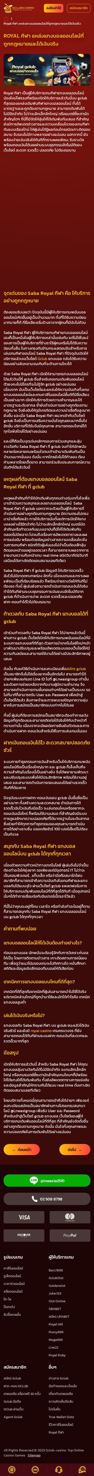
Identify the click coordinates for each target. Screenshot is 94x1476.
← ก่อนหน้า (21, 1149)
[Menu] (12, 1470)
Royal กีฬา (56, 1432)
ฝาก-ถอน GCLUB (16, 1386)
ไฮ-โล (7, 1299)
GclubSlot (56, 1278)
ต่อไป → (75, 1149)
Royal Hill (56, 1324)
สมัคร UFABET (59, 1316)
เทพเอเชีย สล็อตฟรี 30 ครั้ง (22, 1393)
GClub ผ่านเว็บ (14, 1409)
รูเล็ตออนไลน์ (12, 1276)
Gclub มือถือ (12, 1401)
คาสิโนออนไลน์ (13, 1268)
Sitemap (34, 1455)
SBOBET (55, 1308)
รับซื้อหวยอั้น (12, 1314)
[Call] (59, 1470)
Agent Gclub (13, 1417)
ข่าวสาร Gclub (58, 1378)
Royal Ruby (57, 1355)
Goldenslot (57, 1285)
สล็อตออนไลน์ (13, 1291)
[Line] (35, 1470)
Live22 (53, 1347)
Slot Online (57, 1301)
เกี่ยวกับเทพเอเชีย (61, 1393)
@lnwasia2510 (52, 1181)
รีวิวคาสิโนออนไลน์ (61, 1424)
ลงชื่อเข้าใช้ (53, 8)
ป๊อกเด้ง (9, 1307)
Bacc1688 (56, 1270)
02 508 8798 (51, 1199)
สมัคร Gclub (12, 1378)
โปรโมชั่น (54, 1409)
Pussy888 (56, 1332)
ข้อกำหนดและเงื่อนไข (63, 1386)
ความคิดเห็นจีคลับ (61, 1401)
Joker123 (55, 1293)
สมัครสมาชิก (79, 8)
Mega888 (56, 1339)
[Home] (19, 8)
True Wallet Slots (61, 1417)
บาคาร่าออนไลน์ (14, 1283)
